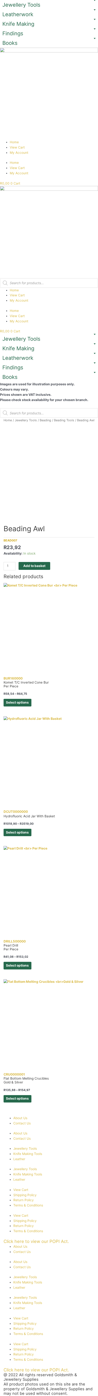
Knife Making (18, 24)
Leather (19, 1159)
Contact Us (22, 1123)
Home (14, 142)
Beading (45, 420)
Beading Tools (64, 420)
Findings (12, 33)
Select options (17, 702)
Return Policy (23, 1200)
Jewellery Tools (21, 5)
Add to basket (34, 566)
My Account (19, 153)
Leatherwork (17, 14)
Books (10, 43)
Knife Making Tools (27, 1154)
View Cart (17, 147)
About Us (20, 1118)
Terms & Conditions (28, 1205)
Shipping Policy (25, 1195)
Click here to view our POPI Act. (36, 1241)
